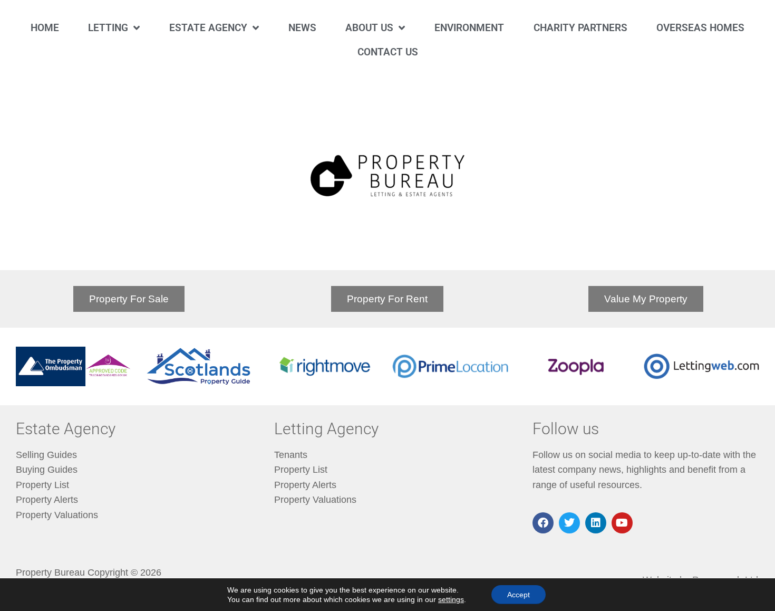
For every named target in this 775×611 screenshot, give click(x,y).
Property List (42, 485)
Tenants (290, 455)
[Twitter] (569, 522)
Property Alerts (47, 499)
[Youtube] (622, 522)
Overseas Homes (700, 28)
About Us (369, 28)
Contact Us (387, 52)
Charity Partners (580, 28)
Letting (108, 28)
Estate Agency (208, 28)
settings (451, 599)
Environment (469, 28)
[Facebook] (543, 522)
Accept (518, 594)
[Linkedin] (595, 522)
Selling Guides (46, 455)
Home (45, 28)
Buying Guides (47, 469)
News (302, 28)
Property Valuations (57, 515)
